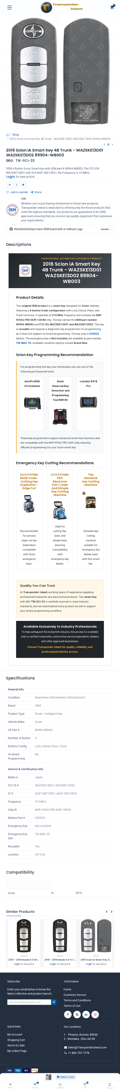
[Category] (60, 1084)
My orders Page (17, 1050)
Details (105, 229)
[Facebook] (68, 1014)
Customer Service (75, 994)
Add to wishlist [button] (19, 192)
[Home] (10, 1084)
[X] (77, 1014)
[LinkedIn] (86, 1014)
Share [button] (38, 192)
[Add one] (23, 185)
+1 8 (70, 1053)
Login (10, 176)
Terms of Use (72, 1005)
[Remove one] (10, 185)
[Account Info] (109, 1084)
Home (67, 989)
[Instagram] (95, 1014)
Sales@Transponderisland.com (87, 1047)
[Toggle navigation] (9, 7)
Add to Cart (66, 1077)
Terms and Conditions (77, 1000)
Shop (15, 134)
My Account (14, 1034)
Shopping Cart (16, 1040)
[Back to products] (108, 144)
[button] (106, 911)
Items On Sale (16, 1045)
